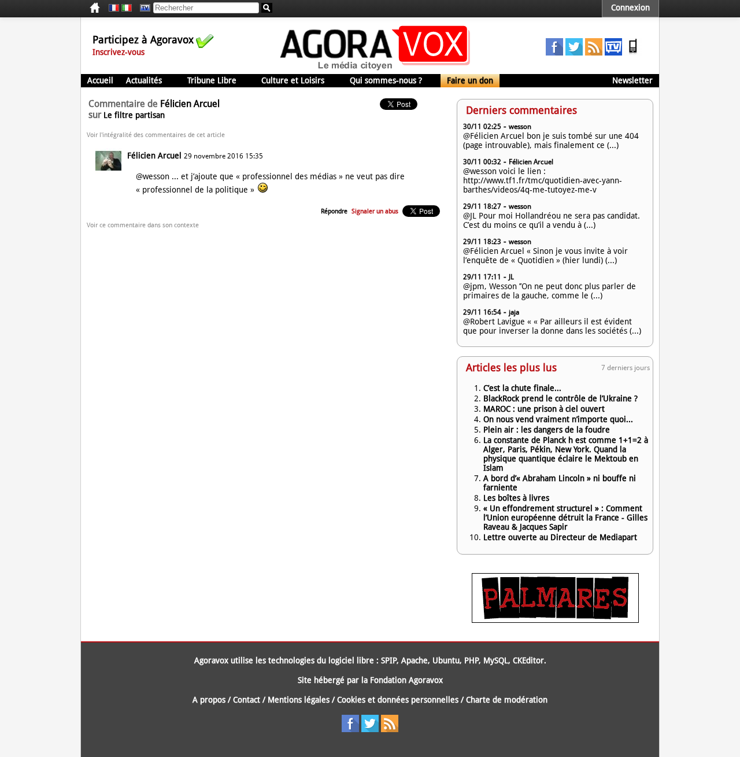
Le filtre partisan (134, 115)
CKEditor (528, 660)
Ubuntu (446, 660)
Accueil (100, 80)
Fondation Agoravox (406, 680)
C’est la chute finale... (522, 388)
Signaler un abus (375, 211)
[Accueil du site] (375, 69)
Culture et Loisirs (292, 80)
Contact (246, 699)
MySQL (495, 660)
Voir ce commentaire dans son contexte (143, 225)
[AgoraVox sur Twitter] (574, 52)
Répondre (334, 211)
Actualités (144, 80)
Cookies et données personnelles (397, 699)
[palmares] (555, 620)
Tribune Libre (211, 80)
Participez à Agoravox (143, 40)
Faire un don (470, 80)
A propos (209, 699)
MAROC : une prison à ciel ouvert (544, 408)
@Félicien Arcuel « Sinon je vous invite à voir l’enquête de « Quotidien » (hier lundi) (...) (545, 255)
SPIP (389, 660)
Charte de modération (506, 699)
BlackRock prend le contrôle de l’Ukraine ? (560, 398)
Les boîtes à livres (516, 498)
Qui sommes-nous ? (386, 80)
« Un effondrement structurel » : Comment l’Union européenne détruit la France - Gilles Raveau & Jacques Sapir (565, 517)
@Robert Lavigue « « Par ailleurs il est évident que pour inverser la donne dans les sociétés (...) (552, 326)
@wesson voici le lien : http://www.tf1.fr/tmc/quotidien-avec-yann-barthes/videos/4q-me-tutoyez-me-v (542, 180)
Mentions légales (299, 699)
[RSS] (593, 52)
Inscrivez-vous (118, 52)
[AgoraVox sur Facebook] (554, 52)
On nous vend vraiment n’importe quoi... (558, 419)
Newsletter (632, 80)
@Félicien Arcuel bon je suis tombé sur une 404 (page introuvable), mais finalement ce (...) (551, 140)
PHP (471, 660)
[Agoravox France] (114, 8)
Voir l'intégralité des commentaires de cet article (156, 135)
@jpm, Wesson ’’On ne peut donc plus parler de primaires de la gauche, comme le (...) (549, 291)
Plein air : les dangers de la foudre (546, 429)
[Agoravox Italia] (126, 8)
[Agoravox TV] (142, 8)
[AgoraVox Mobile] (633, 52)
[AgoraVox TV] (613, 52)
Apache (414, 660)
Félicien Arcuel (154, 155)
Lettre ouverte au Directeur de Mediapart (560, 537)
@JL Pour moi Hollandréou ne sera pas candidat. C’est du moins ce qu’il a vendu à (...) (551, 220)
